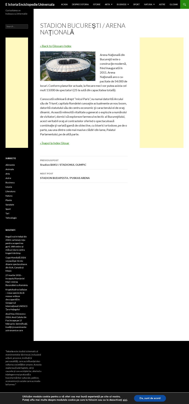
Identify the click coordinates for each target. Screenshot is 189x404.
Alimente (10, 164)
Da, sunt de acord (150, 398)
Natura (148, 4)
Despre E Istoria (80, 4)
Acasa (64, 4)
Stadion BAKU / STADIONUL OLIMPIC (63, 162)
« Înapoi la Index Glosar (54, 143)
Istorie (96, 4)
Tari (7, 213)
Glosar (174, 4)
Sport (136, 4)
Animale (10, 169)
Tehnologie (11, 217)
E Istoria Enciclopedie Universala (30, 4)
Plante (9, 200)
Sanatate (10, 204)
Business (121, 4)
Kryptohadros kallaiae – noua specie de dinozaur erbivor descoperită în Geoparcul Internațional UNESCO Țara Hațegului (17, 299)
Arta (107, 4)
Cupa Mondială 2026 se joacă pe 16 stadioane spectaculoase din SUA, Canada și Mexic (16, 264)
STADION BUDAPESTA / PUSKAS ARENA (65, 175)
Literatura (10, 191)
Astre (162, 4)
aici (125, 400)
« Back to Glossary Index (55, 46)
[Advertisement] (161, 93)
